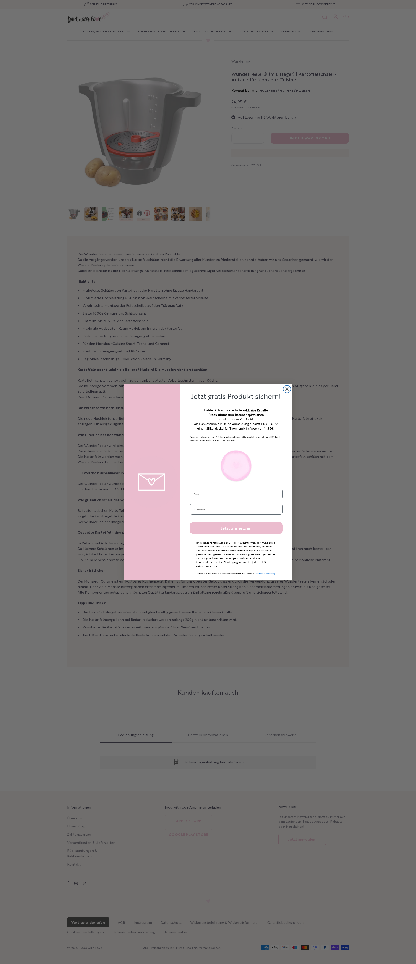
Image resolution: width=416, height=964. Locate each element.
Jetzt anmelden (236, 528)
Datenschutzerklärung (265, 573)
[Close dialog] (287, 389)
